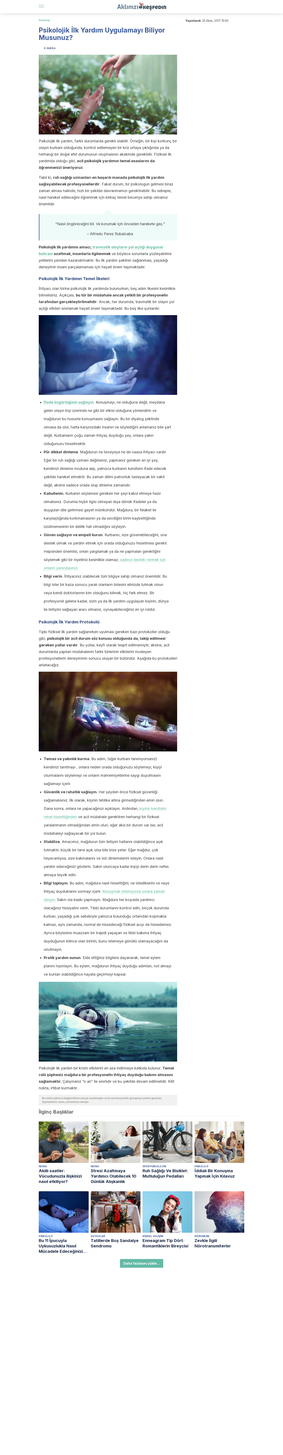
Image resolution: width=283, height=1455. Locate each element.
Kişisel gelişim (153, 1236)
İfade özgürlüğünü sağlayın (69, 402)
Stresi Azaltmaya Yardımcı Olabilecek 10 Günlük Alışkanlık (113, 1176)
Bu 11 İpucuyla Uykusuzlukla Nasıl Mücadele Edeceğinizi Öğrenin (61, 1246)
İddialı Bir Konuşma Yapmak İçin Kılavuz (215, 1173)
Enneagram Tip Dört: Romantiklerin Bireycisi (165, 1243)
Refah (43, 1166)
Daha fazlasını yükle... (141, 1263)
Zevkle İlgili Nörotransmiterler (213, 1243)
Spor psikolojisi (154, 1166)
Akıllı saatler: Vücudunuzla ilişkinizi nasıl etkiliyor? (60, 1176)
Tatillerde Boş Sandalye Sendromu (115, 1243)
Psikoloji (44, 20)
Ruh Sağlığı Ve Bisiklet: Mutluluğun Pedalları (165, 1173)
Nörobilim (202, 1236)
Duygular (98, 1236)
